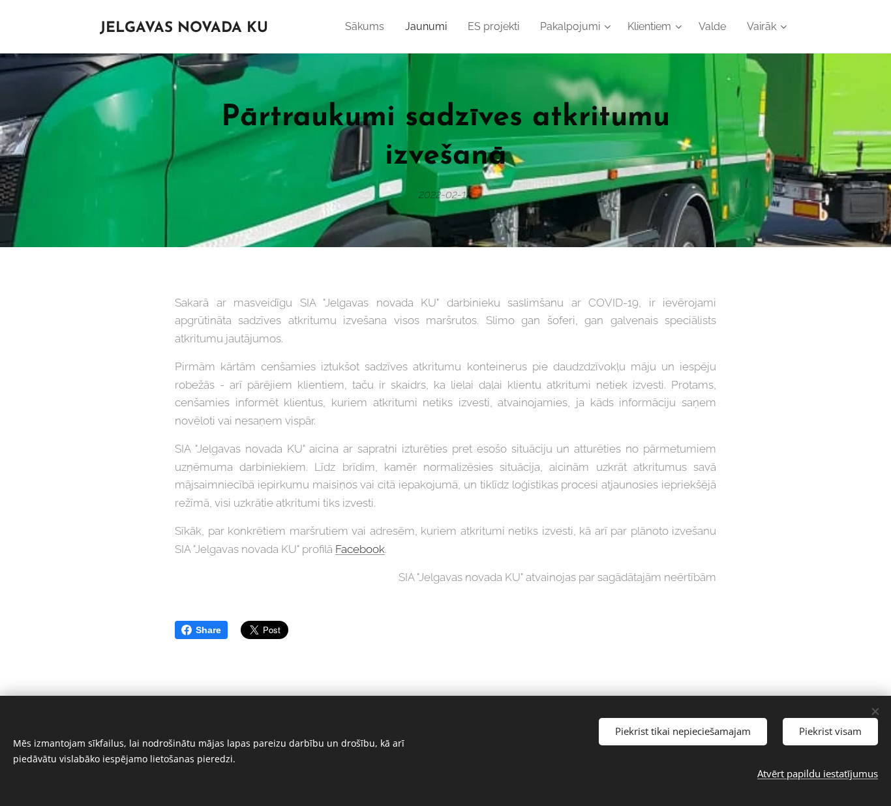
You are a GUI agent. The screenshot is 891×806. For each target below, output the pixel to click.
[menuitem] (368, 26)
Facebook (360, 549)
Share (208, 630)
